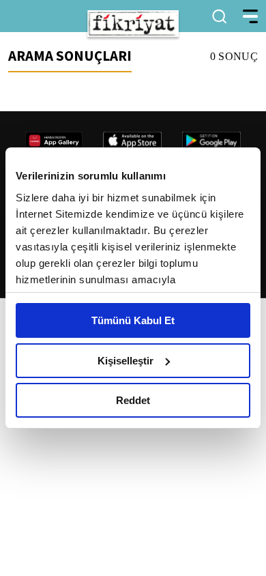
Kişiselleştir (125, 360)
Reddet (133, 400)
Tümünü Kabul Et (133, 320)
